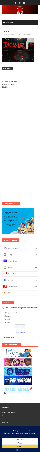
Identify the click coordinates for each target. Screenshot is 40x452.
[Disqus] (20, 119)
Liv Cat (8, 319)
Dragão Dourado (26, 34)
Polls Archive (9, 337)
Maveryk (9, 316)
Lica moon (9, 322)
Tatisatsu (5, 416)
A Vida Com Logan (8, 412)
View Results (20, 332)
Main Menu (10, 22)
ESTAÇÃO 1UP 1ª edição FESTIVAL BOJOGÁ (9, 84)
